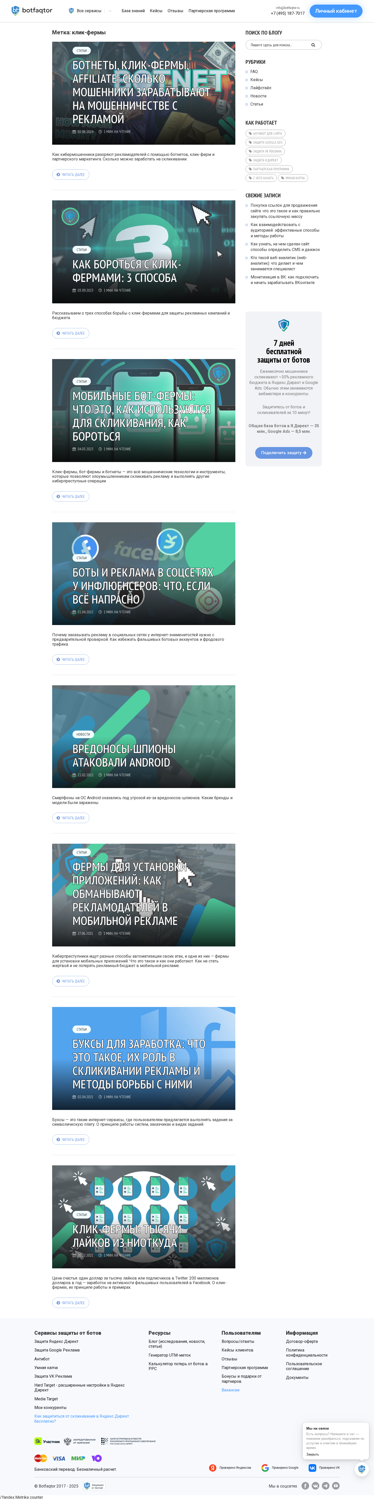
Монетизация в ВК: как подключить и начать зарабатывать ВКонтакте (285, 280)
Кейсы (256, 79)
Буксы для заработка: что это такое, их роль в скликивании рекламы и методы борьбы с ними (139, 1064)
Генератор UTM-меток (170, 1355)
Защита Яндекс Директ (56, 1341)
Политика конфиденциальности (306, 1352)
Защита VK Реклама (267, 151)
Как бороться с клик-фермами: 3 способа (127, 270)
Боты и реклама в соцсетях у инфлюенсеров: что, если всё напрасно (143, 585)
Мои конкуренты (50, 1407)
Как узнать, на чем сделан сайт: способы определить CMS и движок (285, 247)
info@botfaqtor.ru (288, 8)
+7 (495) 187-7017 (288, 13)
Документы (297, 1377)
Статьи (82, 50)
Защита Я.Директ (265, 160)
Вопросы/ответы (238, 1341)
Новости (83, 734)
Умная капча (295, 178)
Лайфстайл (260, 87)
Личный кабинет (336, 11)
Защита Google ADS (267, 142)
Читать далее (73, 174)
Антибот (42, 1359)
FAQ (254, 71)
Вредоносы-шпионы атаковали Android (124, 755)
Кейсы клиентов (237, 1350)
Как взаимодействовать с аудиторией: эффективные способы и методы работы (285, 230)
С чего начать (263, 178)
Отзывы (229, 1359)
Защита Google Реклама (57, 1350)
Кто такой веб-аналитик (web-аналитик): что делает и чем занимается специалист (279, 263)
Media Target (46, 1399)
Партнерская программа (271, 169)
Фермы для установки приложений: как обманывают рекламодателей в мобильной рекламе (130, 893)
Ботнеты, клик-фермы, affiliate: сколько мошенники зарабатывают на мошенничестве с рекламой (142, 92)
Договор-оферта (302, 1341)
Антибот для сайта (267, 133)
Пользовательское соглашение (304, 1366)
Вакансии (230, 1390)
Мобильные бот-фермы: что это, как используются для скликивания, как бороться (142, 416)
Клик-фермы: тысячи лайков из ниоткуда (127, 1235)
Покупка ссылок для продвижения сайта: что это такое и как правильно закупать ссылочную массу (285, 211)
